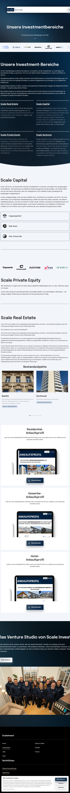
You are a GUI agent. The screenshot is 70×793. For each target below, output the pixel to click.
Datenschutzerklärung (8, 789)
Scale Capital (43, 104)
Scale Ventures (44, 135)
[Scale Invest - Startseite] (14, 9)
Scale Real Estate (9, 104)
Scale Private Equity (10, 135)
